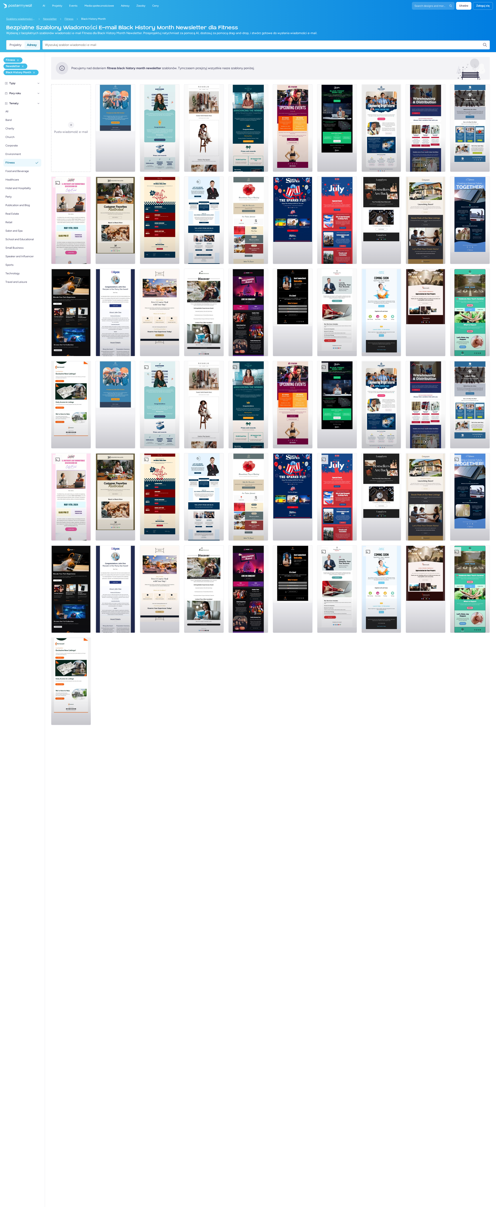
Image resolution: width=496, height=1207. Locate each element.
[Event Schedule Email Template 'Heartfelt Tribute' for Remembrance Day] (248, 220)
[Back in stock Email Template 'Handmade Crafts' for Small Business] (381, 220)
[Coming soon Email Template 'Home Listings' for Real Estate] (71, 404)
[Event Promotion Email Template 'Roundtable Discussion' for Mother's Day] (71, 220)
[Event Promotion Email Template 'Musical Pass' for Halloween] (248, 312)
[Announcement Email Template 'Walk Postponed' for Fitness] (115, 128)
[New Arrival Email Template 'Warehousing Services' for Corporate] (425, 128)
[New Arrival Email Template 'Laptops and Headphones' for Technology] (71, 312)
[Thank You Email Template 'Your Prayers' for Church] (425, 312)
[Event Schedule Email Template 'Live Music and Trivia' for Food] (160, 220)
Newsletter (50, 19)
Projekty (15, 45)
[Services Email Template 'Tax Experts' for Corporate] (337, 312)
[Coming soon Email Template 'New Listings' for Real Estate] (425, 220)
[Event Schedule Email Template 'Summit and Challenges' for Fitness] (293, 128)
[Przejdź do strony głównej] (16, 6)
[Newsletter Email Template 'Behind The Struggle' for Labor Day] (470, 128)
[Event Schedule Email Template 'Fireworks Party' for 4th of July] (337, 220)
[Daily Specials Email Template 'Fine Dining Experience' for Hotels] (160, 312)
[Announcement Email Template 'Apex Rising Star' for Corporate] (115, 312)
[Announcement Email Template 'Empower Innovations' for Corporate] (160, 128)
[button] (38, 83)
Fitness (69, 19)
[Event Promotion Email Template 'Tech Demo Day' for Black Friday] (337, 128)
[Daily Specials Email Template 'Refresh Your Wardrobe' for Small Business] (204, 128)
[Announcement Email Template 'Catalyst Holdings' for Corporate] (248, 128)
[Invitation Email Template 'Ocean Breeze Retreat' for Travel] (204, 312)
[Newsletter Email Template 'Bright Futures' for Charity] (381, 128)
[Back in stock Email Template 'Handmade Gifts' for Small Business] (115, 220)
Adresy (32, 45)
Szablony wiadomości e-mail (20, 19)
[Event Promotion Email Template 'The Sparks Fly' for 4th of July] (293, 220)
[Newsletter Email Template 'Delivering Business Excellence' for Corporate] (204, 220)
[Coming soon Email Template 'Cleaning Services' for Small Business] (381, 312)
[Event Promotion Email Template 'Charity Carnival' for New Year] (470, 312)
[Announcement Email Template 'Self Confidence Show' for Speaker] (293, 312)
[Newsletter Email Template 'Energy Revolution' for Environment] (470, 220)
